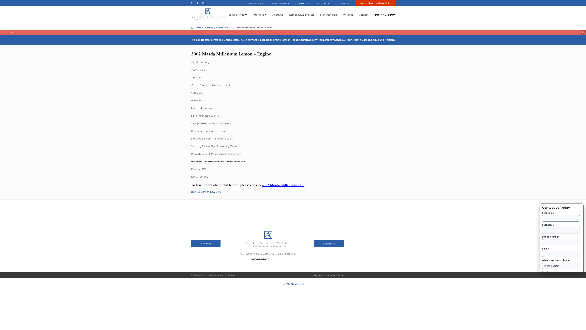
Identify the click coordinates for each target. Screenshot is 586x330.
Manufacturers (328, 14)
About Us (277, 14)
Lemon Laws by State (301, 14)
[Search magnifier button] (583, 32)
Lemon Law (222, 27)
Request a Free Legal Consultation (375, 3)
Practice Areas (236, 14)
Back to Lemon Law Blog (206, 191)
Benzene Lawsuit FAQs (281, 3)
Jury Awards (343, 3)
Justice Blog (303, 3)
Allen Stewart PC (192, 28)
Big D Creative (338, 275)
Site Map (231, 275)
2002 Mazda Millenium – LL (283, 185)
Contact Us (329, 243)
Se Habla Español (256, 3)
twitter (197, 3)
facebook (192, 3)
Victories (348, 14)
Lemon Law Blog (323, 3)
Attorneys (258, 14)
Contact (363, 14)
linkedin (203, 3)
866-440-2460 (384, 14)
